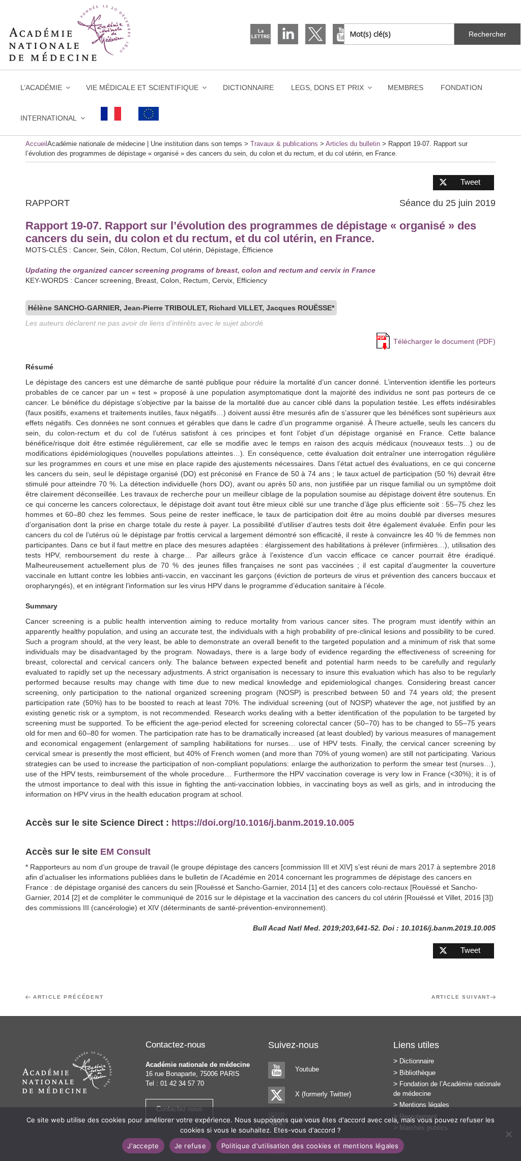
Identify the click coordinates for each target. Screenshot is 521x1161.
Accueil (36, 144)
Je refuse (190, 1146)
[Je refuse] (508, 1134)
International (48, 118)
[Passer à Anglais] (148, 114)
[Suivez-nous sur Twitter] (315, 34)
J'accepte (143, 1146)
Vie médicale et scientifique (142, 87)
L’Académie (41, 87)
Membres (405, 87)
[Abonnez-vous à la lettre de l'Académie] (260, 34)
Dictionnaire (248, 87)
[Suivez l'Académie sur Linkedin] (288, 34)
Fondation (461, 87)
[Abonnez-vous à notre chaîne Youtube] (343, 34)
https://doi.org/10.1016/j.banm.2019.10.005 (262, 823)
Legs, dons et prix (327, 87)
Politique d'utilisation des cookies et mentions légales (310, 1146)
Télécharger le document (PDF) (444, 341)
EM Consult (125, 852)
